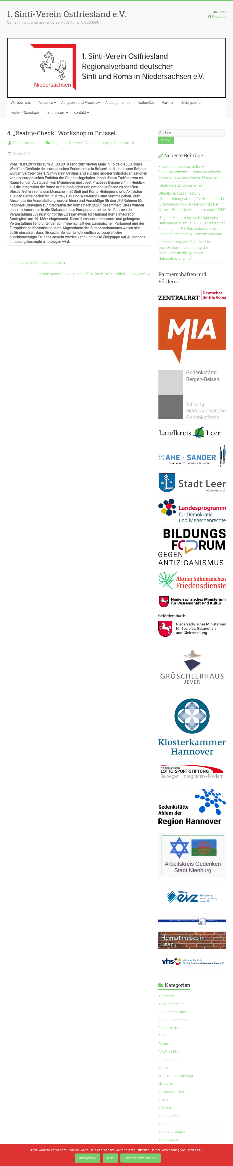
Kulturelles (146, 102)
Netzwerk (76, 143)
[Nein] (227, 1155)
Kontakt (79, 112)
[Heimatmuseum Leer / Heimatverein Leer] (192, 934)
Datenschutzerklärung (140, 1158)
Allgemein (59, 143)
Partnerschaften (171, 1092)
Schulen (164, 1107)
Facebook (219, 16)
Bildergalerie (190, 102)
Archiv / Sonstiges (25, 112)
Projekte (164, 1099)
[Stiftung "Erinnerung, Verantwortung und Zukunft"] (192, 886)
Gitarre (163, 1044)
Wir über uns (21, 102)
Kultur (163, 1068)
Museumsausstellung (175, 1076)
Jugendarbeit (169, 1060)
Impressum (56, 112)
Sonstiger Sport (170, 1115)
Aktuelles (45, 102)
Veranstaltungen (98, 143)
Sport (162, 1123)
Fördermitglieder (171, 1028)
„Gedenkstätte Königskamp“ (180, 185)
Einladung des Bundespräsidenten (36, 262)
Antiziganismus (117, 102)
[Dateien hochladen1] (192, 598)
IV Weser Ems (169, 1052)
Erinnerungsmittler (173, 1020)
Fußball (164, 1036)
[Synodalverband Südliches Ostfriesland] (192, 920)
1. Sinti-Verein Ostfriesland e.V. (66, 13)
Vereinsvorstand (25, 143)
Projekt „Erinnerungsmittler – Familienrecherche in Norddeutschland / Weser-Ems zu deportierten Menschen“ (190, 172)
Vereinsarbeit (123, 143)
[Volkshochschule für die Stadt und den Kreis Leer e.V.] (192, 958)
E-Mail (221, 12)
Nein (110, 1158)
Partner (167, 102)
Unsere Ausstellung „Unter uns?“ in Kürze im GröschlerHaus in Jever (94, 274)
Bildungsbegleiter (172, 1012)
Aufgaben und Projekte (79, 102)
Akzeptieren (87, 1158)
